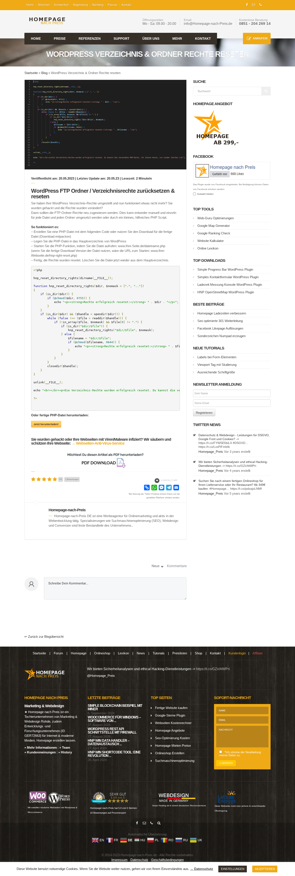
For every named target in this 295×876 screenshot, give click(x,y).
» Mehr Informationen (40, 747)
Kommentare (177, 566)
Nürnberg (97, 4)
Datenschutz (139, 860)
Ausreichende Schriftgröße (216, 372)
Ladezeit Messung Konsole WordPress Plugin (229, 284)
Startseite (31, 73)
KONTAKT (203, 38)
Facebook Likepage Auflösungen (220, 328)
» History (65, 752)
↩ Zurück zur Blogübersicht (43, 636)
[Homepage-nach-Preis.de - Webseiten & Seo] (44, 674)
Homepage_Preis (210, 451)
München (44, 4)
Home (30, 4)
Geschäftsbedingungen (167, 860)
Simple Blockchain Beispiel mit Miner (115, 707)
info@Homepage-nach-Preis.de (208, 23)
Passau (112, 4)
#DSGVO (239, 443)
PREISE (60, 38)
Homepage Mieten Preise (173, 745)
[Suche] (159, 823)
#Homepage (217, 488)
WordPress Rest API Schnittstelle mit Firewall (112, 730)
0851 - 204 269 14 (255, 23)
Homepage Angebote (170, 730)
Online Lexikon (207, 248)
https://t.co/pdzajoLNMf (246, 488)
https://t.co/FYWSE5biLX (215, 443)
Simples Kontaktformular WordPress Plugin (228, 277)
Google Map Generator (213, 225)
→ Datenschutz (201, 869)
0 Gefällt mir (169, 480)
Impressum (119, 860)
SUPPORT (121, 38)
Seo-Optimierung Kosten (172, 738)
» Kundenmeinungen (40, 752)
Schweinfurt (61, 4)
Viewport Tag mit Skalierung (216, 364)
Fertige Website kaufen (171, 708)
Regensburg (80, 4)
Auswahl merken (205, 194)
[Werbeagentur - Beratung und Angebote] (247, 4)
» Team (64, 747)
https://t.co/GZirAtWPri (241, 465)
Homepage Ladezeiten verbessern (221, 313)
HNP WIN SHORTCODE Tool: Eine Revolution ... (114, 754)
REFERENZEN (90, 38)
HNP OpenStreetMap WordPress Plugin (225, 292)
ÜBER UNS (150, 38)
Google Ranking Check (213, 233)
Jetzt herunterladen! (46, 424)
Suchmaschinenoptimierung (174, 760)
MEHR (177, 38)
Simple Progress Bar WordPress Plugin (225, 269)
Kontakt (126, 4)
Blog (44, 73)
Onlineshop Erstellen (169, 753)
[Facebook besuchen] (137, 823)
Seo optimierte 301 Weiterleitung (220, 321)
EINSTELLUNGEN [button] (232, 869)
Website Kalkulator (210, 241)
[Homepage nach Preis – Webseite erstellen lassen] (45, 21)
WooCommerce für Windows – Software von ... (114, 719)
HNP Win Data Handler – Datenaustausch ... (108, 742)
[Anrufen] (152, 823)
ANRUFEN (260, 38)
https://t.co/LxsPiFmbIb (214, 446)
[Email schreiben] (144, 823)
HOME (36, 38)
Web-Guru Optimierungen (215, 218)
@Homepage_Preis (101, 675)
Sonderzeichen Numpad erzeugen (221, 336)
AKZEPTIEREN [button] (265, 869)
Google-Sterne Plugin (170, 715)
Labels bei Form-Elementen (216, 357)
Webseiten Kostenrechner (173, 723)
